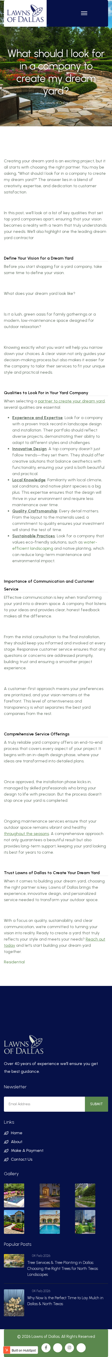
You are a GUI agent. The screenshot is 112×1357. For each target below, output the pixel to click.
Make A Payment (27, 1150)
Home (16, 1132)
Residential (14, 961)
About (16, 1141)
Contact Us (21, 1159)
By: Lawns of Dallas (54, 103)
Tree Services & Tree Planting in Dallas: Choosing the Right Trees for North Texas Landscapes (62, 1268)
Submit (96, 1104)
